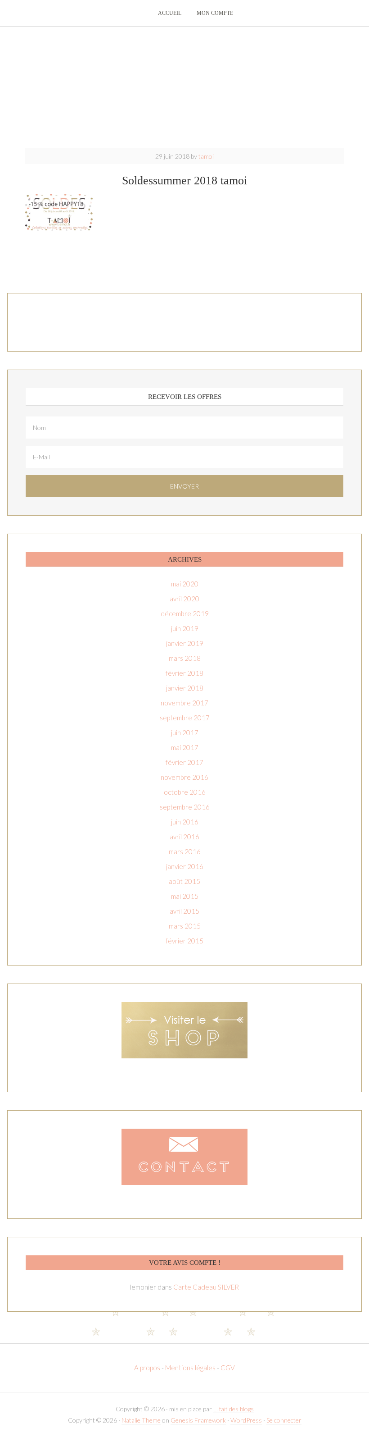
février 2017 (184, 762)
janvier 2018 (184, 688)
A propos (148, 1368)
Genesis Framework (198, 1420)
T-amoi (184, 85)
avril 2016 (184, 837)
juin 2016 (184, 822)
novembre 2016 (184, 777)
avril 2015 (184, 911)
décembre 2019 (185, 613)
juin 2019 (184, 628)
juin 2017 (184, 732)
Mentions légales (190, 1368)
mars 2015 (185, 926)
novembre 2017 (184, 703)
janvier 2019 (184, 643)
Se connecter (284, 1420)
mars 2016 (185, 851)
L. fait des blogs (233, 1409)
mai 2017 (184, 747)
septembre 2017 (185, 718)
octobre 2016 (185, 792)
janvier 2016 (184, 866)
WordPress (246, 1420)
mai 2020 (184, 584)
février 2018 (184, 673)
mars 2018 (185, 658)
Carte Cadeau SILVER (206, 1287)
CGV (227, 1368)
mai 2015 (184, 896)
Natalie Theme (141, 1420)
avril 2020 (184, 599)
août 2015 (184, 881)
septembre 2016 (185, 807)
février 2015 (184, 941)
